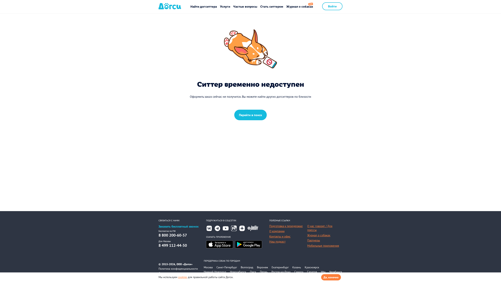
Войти (332, 6)
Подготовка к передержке (286, 226)
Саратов (312, 272)
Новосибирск (238, 272)
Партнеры (313, 240)
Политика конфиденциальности (178, 268)
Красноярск (312, 267)
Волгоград (247, 267)
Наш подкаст (277, 241)
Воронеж (262, 267)
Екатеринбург (280, 267)
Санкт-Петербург (226, 267)
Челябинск (335, 272)
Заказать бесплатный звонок (179, 226)
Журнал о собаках (299, 6)
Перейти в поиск (250, 115)
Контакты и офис (280, 236)
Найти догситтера (203, 6)
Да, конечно (331, 277)
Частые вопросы (245, 6)
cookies (182, 277)
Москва (208, 267)
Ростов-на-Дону (281, 272)
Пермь (264, 272)
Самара (298, 272)
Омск (253, 272)
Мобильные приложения (323, 246)
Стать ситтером (271, 6)
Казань (296, 267)
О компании (277, 231)
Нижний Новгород (215, 272)
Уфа (323, 272)
